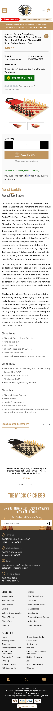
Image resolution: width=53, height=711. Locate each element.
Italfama (32, 600)
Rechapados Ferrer (36, 604)
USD (42, 10)
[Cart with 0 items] (48, 10)
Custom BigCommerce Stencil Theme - (22, 695)
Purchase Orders (28, 706)
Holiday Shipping (34, 657)
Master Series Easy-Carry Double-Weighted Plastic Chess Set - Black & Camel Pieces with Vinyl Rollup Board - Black (26, 470)
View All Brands (35, 625)
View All (5, 625)
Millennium (33, 621)
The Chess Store (35, 596)
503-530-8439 (9, 578)
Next (48, 126)
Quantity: (10, 138)
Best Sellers (7, 604)
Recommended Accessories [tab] (15, 424)
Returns (30, 647)
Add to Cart (26, 484)
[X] (26, 679)
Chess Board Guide (35, 637)
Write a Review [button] (12, 89)
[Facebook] (9, 679)
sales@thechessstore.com (15, 567)
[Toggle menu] (4, 10)
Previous (5, 126)
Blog (28, 661)
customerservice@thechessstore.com (21, 565)
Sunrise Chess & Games (38, 617)
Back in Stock (8, 600)
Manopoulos (33, 609)
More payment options (26, 161)
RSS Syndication (9, 668)
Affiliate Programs (34, 664)
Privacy (5, 661)
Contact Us (31, 644)
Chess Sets (7, 621)
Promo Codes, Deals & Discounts (36, 652)
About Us (6, 644)
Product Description (12, 189)
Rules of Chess (9, 664)
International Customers (8, 652)
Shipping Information (11, 647)
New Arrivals (7, 596)
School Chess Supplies (12, 613)
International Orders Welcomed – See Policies (26, 24)
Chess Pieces (8, 617)
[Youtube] (44, 679)
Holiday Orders (8, 640)
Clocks (5, 609)
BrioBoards (33, 613)
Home (4, 637)
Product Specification (13, 195)
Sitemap (30, 668)
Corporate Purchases (11, 657)
